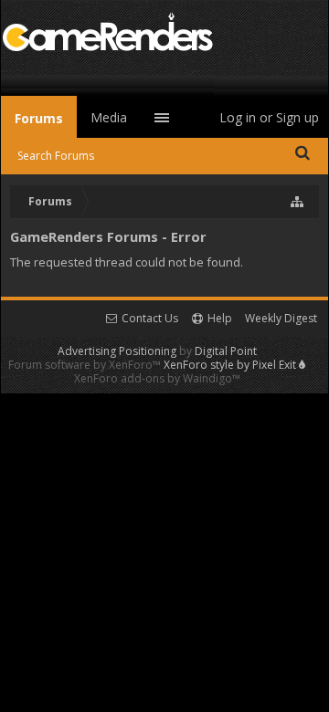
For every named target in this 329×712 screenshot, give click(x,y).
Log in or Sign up (269, 117)
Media (108, 117)
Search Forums (55, 155)
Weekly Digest (281, 318)
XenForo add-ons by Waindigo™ (157, 378)
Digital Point (226, 351)
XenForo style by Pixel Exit (231, 364)
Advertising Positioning (117, 351)
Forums (39, 118)
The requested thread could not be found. (126, 262)
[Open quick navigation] (298, 201)
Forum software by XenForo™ (86, 364)
